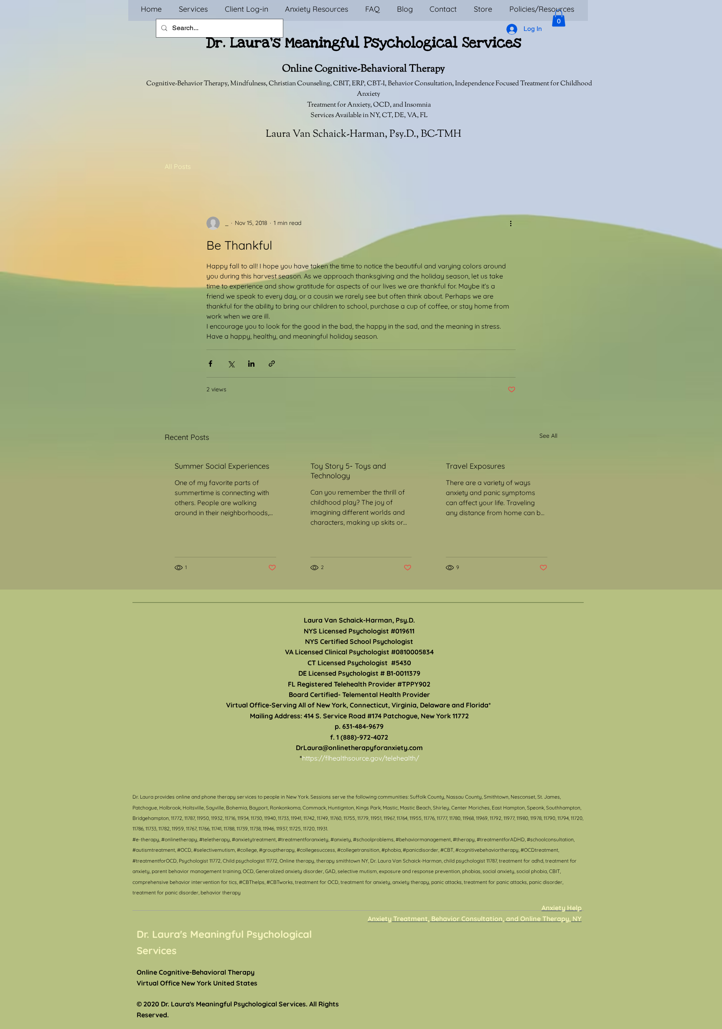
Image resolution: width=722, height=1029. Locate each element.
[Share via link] (272, 364)
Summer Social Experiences (222, 466)
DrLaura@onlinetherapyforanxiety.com (359, 747)
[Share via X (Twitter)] (231, 364)
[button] (559, 18)
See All (548, 435)
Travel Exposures (475, 466)
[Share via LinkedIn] (251, 364)
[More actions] (511, 223)
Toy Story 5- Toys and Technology (348, 470)
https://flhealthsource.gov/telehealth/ (360, 758)
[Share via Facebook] (210, 364)
